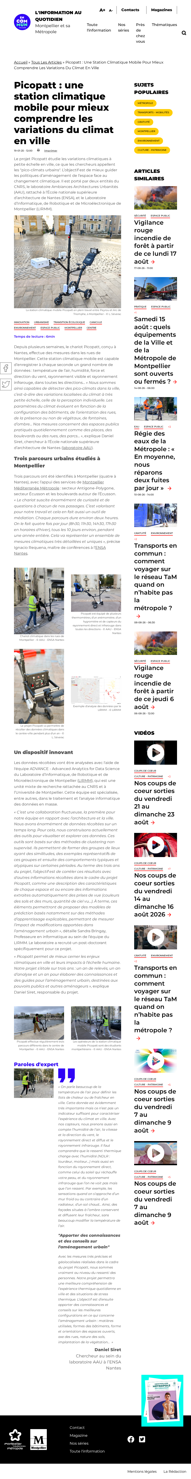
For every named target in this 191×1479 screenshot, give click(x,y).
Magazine (79, 1435)
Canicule (96, 322)
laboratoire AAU (77, 448)
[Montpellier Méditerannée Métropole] (15, 1439)
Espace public (50, 328)
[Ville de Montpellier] (38, 1439)
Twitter (6, 384)
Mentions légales (142, 1471)
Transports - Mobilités (153, 112)
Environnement (25, 328)
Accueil (20, 62)
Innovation (21, 322)
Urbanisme (41, 322)
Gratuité (144, 122)
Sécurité (140, 215)
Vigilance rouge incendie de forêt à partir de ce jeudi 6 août (154, 687)
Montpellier (73, 328)
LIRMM (85, 780)
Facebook (6, 368)
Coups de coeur (145, 771)
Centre (91, 328)
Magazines (161, 10)
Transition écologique (69, 322)
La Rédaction (175, 1471)
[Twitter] (142, 1439)
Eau (136, 426)
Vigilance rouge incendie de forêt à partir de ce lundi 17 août (155, 242)
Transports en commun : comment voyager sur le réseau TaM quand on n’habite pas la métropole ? (155, 999)
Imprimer (50, 150)
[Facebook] (130, 1439)
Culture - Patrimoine (152, 150)
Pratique (140, 306)
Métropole (145, 103)
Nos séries (79, 1443)
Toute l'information (87, 1451)
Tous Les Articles (46, 62)
